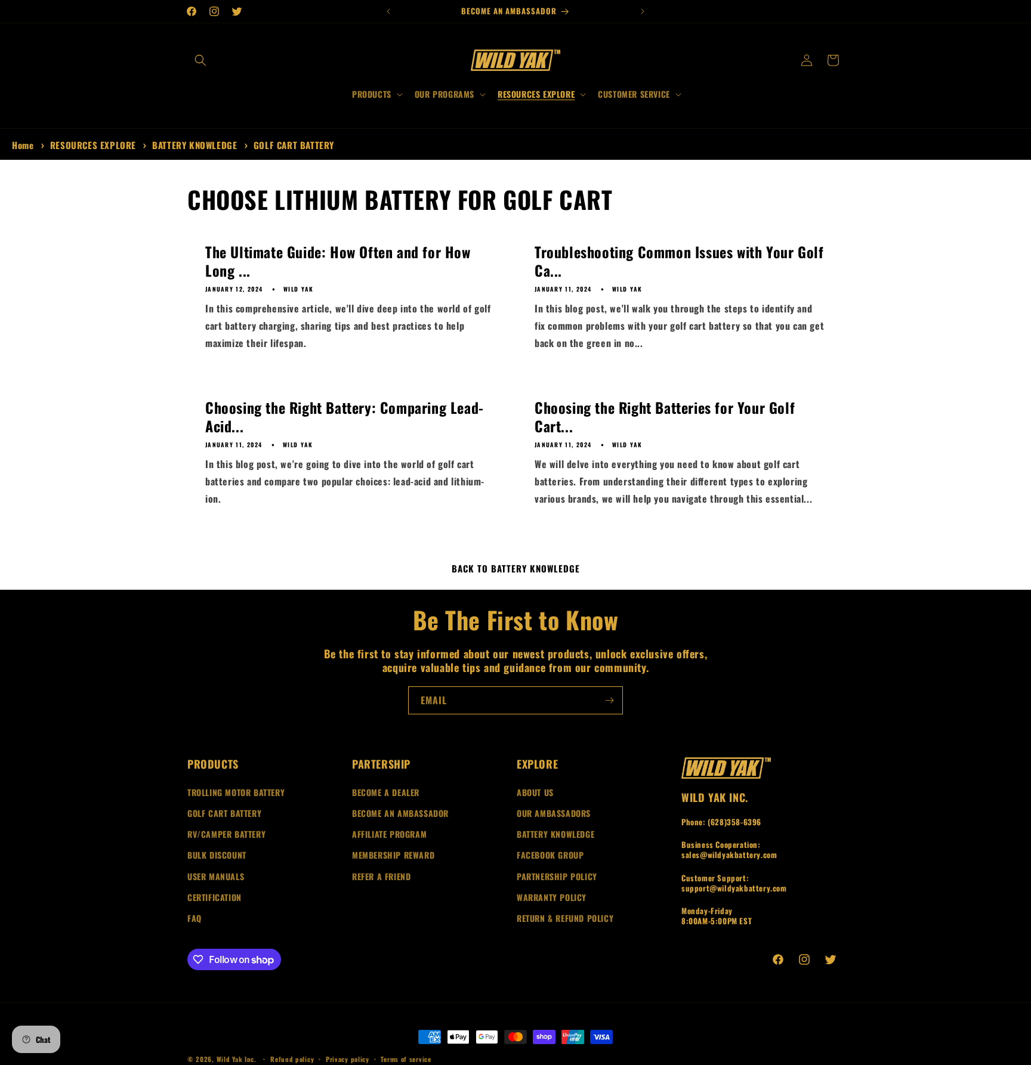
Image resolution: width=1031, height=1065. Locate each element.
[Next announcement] (642, 11)
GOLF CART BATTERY (294, 144)
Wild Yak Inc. (237, 1059)
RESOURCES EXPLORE (94, 144)
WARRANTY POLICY (552, 897)
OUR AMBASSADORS (554, 813)
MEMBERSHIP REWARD (393, 855)
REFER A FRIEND (381, 876)
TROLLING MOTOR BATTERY (236, 792)
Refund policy (292, 1059)
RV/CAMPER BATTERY (226, 834)
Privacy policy (347, 1059)
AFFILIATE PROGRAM (389, 834)
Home (22, 144)
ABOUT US (535, 792)
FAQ (194, 918)
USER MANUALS (215, 876)
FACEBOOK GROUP (550, 855)
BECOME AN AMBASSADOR (400, 813)
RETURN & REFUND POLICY (565, 918)
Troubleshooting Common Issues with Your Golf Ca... (679, 261)
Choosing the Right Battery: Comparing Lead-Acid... (344, 416)
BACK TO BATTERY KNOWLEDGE (516, 568)
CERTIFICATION (214, 897)
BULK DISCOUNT (216, 855)
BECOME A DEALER (385, 792)
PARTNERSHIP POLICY (557, 876)
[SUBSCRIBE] (609, 700)
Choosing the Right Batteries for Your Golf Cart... (665, 416)
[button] (200, 60)
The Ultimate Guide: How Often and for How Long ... (338, 261)
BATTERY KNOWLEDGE (196, 144)
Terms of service (406, 1059)
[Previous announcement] (388, 11)
